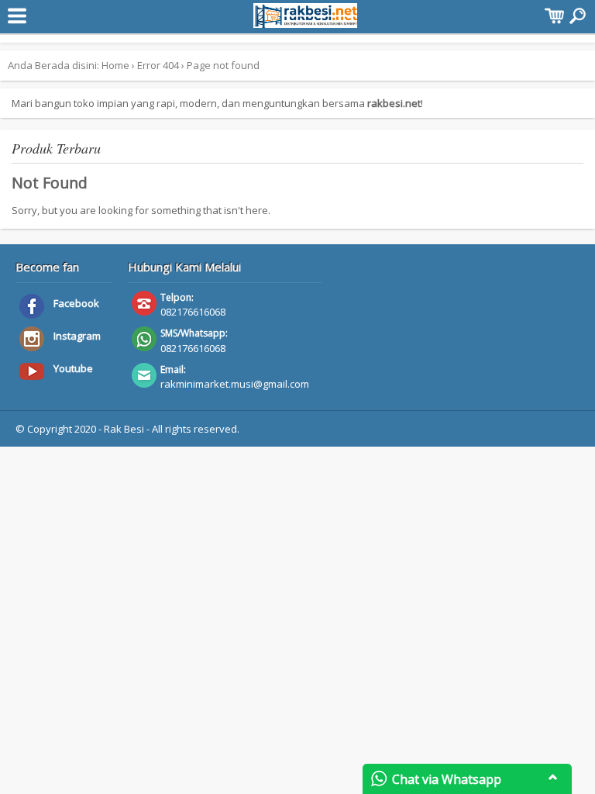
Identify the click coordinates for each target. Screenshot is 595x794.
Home (115, 65)
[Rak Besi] (305, 20)
